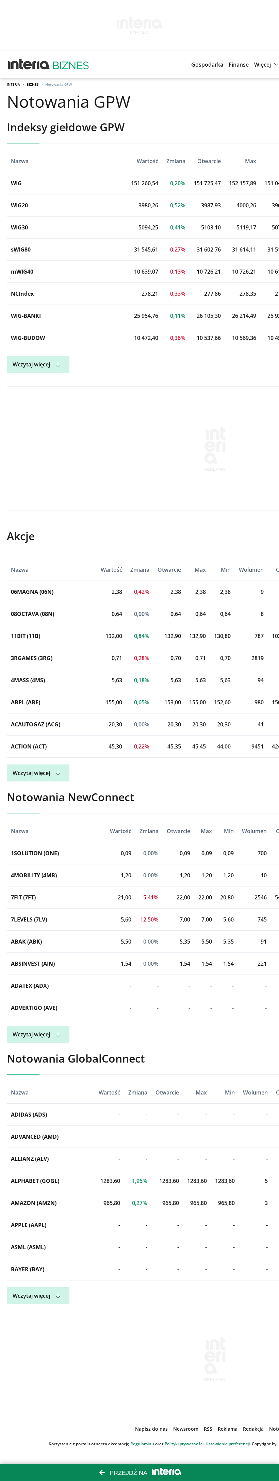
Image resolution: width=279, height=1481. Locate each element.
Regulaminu (142, 1444)
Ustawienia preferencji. (228, 1443)
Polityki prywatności (184, 1444)
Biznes (33, 84)
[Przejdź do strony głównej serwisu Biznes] (71, 64)
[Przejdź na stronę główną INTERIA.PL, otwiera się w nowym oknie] (29, 64)
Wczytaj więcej (31, 364)
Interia (13, 84)
